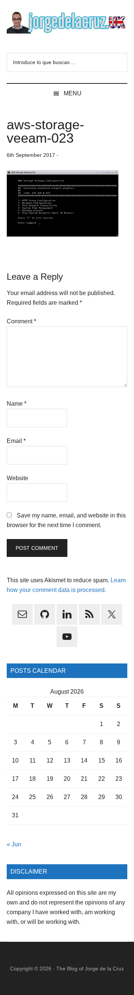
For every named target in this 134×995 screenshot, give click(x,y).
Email (16, 441)
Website (17, 478)
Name (16, 403)
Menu (73, 93)
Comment (21, 321)
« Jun (14, 844)
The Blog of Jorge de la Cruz (90, 969)
